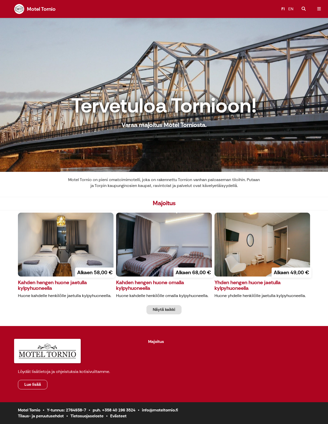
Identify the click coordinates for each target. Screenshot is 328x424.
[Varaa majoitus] (303, 9)
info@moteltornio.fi (160, 410)
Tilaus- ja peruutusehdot (41, 416)
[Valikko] (319, 9)
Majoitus (156, 341)
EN (290, 9)
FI (283, 9)
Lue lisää (32, 384)
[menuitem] (303, 9)
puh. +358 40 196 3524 (114, 410)
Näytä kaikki (164, 309)
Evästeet (118, 416)
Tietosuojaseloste (87, 416)
